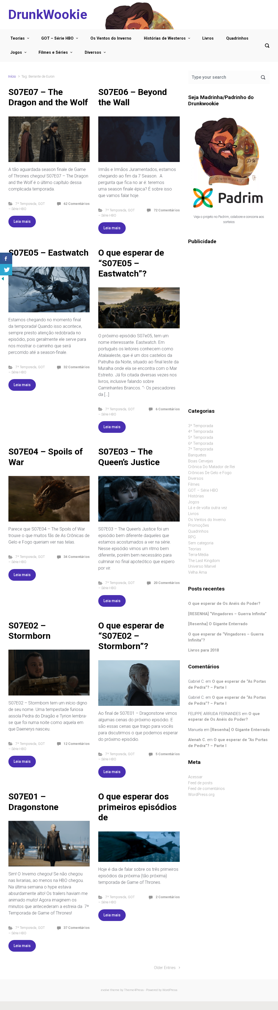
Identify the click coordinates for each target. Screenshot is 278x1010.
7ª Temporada (25, 204)
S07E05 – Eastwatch (48, 252)
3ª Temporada (200, 426)
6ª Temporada (200, 443)
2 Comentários (168, 897)
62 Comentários (77, 204)
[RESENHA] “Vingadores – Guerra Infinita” (227, 614)
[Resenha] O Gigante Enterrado (218, 624)
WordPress (169, 990)
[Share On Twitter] (6, 269)
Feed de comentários (206, 788)
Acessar (195, 777)
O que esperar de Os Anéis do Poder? (224, 603)
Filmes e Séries (53, 52)
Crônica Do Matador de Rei (211, 467)
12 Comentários (77, 744)
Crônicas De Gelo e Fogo (210, 473)
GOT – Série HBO (57, 38)
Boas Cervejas (200, 461)
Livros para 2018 (203, 650)
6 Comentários (168, 409)
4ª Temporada (200, 431)
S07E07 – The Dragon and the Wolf (48, 97)
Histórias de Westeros (165, 38)
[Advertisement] (229, 287)
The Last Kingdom (204, 560)
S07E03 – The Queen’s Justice (129, 456)
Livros (208, 38)
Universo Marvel (202, 566)
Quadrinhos (237, 38)
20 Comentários (167, 583)
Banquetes (197, 455)
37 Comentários (77, 928)
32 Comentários (77, 367)
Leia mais (22, 221)
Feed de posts (200, 783)
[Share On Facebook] (6, 258)
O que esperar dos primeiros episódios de (137, 806)
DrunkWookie (47, 14)
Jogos (16, 52)
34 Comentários (77, 557)
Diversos (93, 52)
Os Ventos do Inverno (110, 38)
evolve (105, 990)
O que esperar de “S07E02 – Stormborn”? (131, 636)
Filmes (194, 484)
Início (12, 76)
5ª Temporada (200, 437)
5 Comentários (168, 754)
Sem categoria (200, 543)
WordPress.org (201, 794)
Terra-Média (198, 554)
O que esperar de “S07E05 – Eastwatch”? (131, 263)
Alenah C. (197, 740)
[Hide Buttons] (2, 278)
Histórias (196, 496)
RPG (192, 537)
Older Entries (165, 967)
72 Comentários (167, 210)
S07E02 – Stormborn (29, 630)
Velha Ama (197, 572)
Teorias (17, 38)
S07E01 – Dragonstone (33, 801)
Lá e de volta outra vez (207, 508)
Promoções (198, 525)
